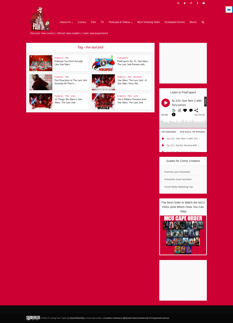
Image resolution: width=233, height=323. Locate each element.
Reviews (138, 76)
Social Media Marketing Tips (178, 186)
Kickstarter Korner (175, 22)
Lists (73, 95)
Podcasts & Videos (119, 22)
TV (102, 22)
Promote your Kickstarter (177, 171)
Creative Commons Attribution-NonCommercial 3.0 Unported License (136, 317)
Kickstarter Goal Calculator (178, 179)
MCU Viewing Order (148, 22)
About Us (65, 22)
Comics (82, 22)
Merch (193, 22)
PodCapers (122, 57)
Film (93, 22)
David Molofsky (77, 317)
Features (59, 57)
